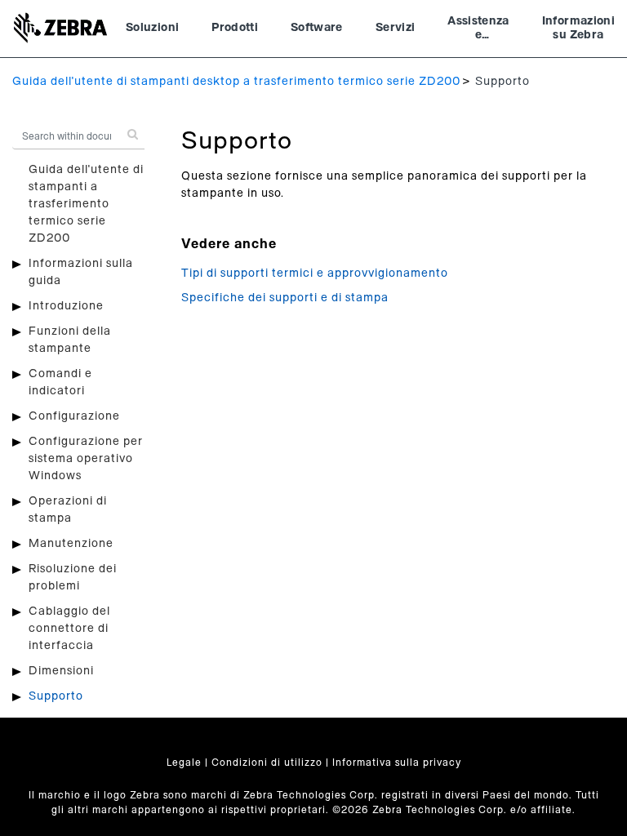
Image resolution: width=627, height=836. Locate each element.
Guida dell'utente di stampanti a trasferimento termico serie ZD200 (86, 204)
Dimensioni (61, 671)
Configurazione (74, 416)
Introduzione (66, 306)
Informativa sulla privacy (396, 762)
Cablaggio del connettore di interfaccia (69, 628)
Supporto (56, 696)
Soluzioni (152, 27)
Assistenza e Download (478, 30)
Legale (184, 762)
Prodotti (234, 27)
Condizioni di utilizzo (266, 762)
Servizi (395, 27)
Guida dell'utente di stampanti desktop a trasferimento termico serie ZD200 (236, 81)
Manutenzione (71, 543)
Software (317, 27)
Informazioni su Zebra (578, 29)
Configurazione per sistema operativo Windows (86, 459)
